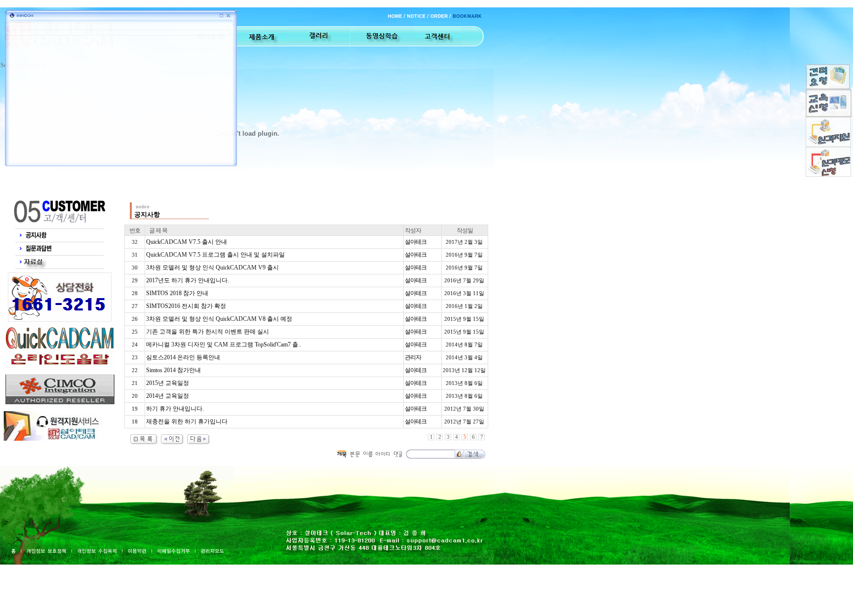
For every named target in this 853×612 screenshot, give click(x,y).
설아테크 (415, 241)
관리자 (413, 357)
